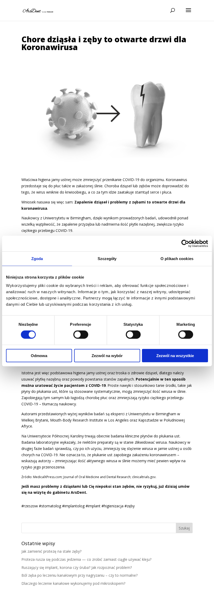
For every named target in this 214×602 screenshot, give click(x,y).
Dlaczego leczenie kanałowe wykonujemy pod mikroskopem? (73, 583)
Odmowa (39, 355)
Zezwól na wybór (107, 355)
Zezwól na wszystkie (175, 355)
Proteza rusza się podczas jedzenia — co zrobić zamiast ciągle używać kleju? (86, 559)
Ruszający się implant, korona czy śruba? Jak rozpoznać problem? (76, 567)
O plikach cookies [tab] (176, 258)
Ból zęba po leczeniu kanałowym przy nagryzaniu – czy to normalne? (79, 575)
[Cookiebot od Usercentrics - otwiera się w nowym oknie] (185, 244)
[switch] (80, 334)
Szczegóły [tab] (107, 258)
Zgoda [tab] (37, 258)
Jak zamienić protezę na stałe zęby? (51, 551)
